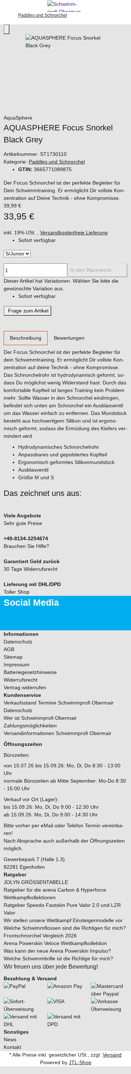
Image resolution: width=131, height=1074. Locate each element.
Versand (112, 1055)
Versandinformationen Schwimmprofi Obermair (57, 733)
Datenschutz (18, 642)
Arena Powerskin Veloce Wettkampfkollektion (55, 943)
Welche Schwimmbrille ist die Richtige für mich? (58, 958)
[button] (65, 634)
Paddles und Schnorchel (57, 162)
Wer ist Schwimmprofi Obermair (40, 718)
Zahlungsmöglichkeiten (30, 725)
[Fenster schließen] (6, 29)
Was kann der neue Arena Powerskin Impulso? (57, 951)
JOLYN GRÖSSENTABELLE (36, 882)
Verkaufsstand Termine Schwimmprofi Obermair (59, 703)
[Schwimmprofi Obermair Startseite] (65, 5)
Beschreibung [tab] (25, 338)
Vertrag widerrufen (25, 687)
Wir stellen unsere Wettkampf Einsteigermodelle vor (63, 920)
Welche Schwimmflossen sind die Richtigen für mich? (65, 928)
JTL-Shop (80, 1062)
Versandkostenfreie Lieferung (74, 232)
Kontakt (12, 1047)
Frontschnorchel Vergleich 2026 (40, 935)
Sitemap (13, 657)
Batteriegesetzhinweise (30, 672)
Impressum (16, 664)
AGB (9, 649)
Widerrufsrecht (20, 680)
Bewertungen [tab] (69, 338)
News (10, 1039)
